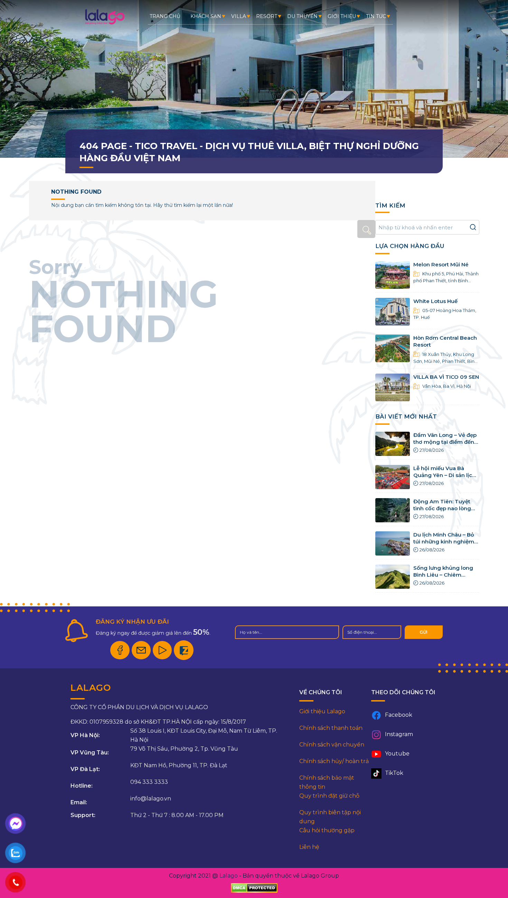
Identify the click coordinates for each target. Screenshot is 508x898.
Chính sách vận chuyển (331, 744)
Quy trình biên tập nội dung (330, 817)
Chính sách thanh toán (331, 728)
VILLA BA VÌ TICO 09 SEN (446, 377)
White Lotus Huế (435, 301)
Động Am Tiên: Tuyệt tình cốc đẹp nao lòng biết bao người (442, 508)
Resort (266, 16)
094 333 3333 (149, 782)
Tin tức (376, 16)
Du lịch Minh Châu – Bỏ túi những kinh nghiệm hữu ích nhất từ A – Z (443, 541)
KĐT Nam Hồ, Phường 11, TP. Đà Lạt (178, 765)
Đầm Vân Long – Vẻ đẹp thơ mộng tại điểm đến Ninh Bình (445, 442)
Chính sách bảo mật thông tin (326, 782)
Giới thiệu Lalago (322, 711)
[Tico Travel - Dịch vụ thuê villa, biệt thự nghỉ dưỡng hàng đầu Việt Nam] (104, 24)
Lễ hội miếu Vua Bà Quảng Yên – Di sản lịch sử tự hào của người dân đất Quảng (445, 479)
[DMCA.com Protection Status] (254, 888)
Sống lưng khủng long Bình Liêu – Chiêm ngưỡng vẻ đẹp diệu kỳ (443, 575)
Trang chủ (165, 16)
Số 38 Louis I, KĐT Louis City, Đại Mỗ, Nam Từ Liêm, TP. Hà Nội (203, 735)
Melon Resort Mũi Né (441, 264)
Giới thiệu (342, 16)
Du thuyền (302, 16)
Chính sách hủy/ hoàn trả (334, 761)
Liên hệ (309, 847)
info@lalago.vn (150, 798)
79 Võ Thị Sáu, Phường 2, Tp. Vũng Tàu (184, 748)
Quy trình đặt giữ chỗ (329, 795)
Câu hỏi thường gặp (327, 830)
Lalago (228, 875)
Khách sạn (205, 16)
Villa (238, 16)
